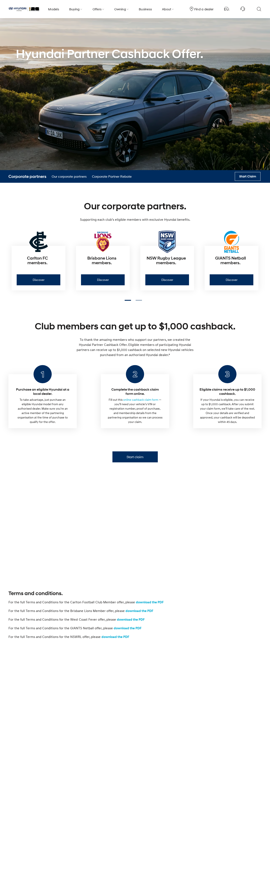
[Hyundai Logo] (23, 9)
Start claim (135, 457)
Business (145, 9)
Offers (97, 9)
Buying (74, 9)
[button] (129, 301)
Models (53, 9)
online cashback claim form (141, 399)
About (166, 9)
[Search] (259, 9)
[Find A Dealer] (227, 9)
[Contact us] (243, 9)
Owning (120, 9)
